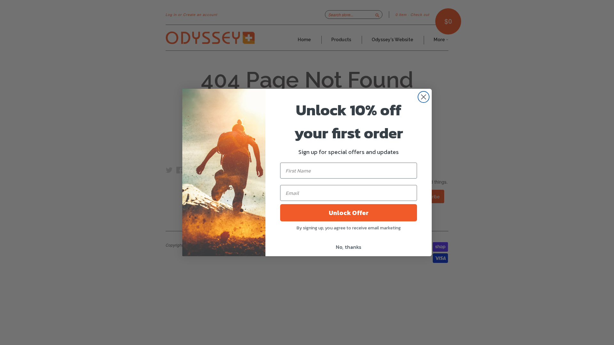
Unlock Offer (349, 213)
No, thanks (348, 247)
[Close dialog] (423, 97)
